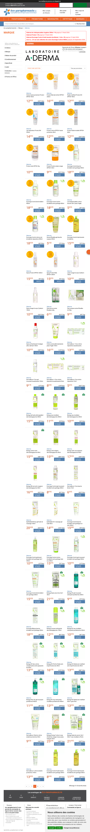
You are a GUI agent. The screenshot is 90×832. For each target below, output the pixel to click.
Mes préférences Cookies (33, 822)
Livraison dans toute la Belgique (14, 3)
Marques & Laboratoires (33, 812)
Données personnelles (32, 819)
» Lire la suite (82, 51)
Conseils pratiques (31, 811)
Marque (20, 28)
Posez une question (33, 68)
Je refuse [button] (59, 828)
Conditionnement (11, 59)
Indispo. (38, 281)
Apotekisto (13, 830)
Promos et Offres (11, 77)
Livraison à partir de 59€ (15, 5)
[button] (19, 19)
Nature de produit (11, 55)
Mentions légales (31, 817)
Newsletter (8, 822)
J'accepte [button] (51, 828)
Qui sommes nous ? (11, 814)
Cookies (29, 820)
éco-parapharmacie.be (10, 28)
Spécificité (9, 63)
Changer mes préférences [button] (71, 828)
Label (7, 67)
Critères (8, 48)
